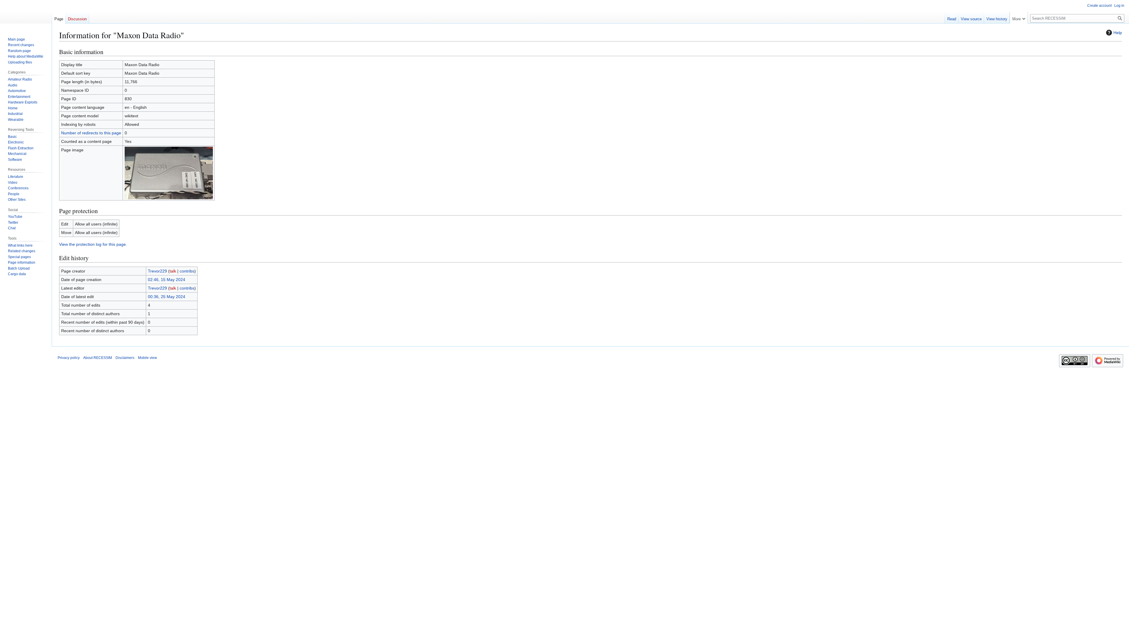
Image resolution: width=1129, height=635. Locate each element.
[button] (1019, 18)
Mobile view (147, 358)
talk (173, 271)
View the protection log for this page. (93, 244)
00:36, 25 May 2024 (166, 296)
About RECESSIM (97, 358)
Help (1117, 32)
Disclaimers (125, 358)
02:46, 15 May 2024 (166, 279)
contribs (187, 271)
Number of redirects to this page (91, 133)
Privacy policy (69, 358)
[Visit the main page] (25, 23)
